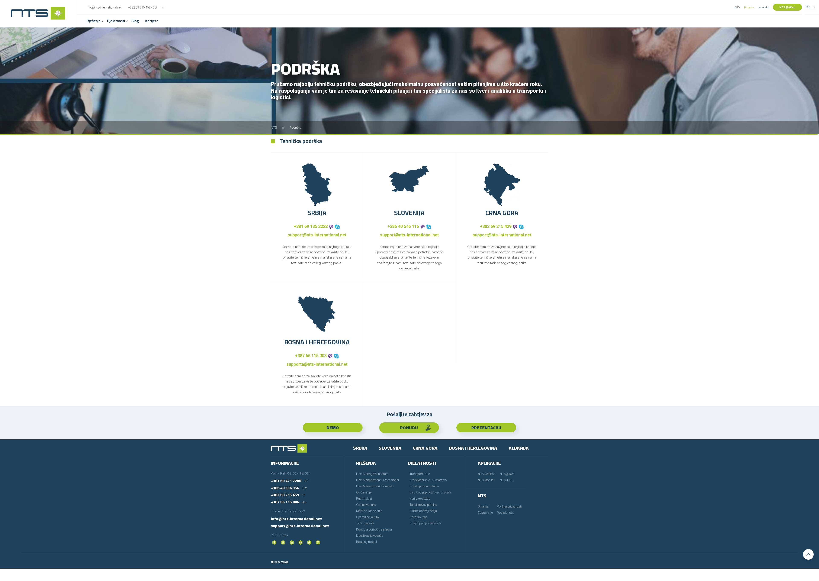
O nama (483, 506)
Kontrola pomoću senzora (374, 529)
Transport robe (420, 474)
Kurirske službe (420, 498)
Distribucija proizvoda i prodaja (430, 492)
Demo (333, 427)
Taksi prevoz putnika (423, 504)
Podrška (749, 7)
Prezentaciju (486, 427)
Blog (135, 20)
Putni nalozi (364, 498)
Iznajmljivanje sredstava (425, 523)
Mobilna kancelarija (369, 511)
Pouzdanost (505, 512)
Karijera (151, 20)
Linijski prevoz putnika (424, 486)
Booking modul (366, 542)
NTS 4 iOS (506, 480)
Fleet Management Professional (377, 480)
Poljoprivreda (418, 517)
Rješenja (94, 20)
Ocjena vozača (366, 504)
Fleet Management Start (372, 474)
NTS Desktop (486, 474)
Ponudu (409, 427)
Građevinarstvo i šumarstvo (428, 480)
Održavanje (363, 492)
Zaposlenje (485, 512)
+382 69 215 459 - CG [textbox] (142, 7)
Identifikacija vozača (369, 535)
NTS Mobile (485, 480)
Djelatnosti (116, 20)
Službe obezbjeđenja (423, 511)
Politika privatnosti (509, 506)
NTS (737, 7)
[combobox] (148, 8)
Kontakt (764, 7)
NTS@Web (787, 7)
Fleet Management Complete (375, 486)
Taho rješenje (365, 523)
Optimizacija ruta (367, 517)
